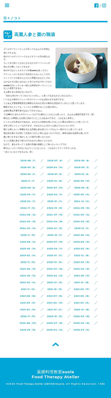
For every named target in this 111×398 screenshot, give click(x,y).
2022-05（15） (28, 275)
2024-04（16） (55, 221)
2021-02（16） (28, 309)
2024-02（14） (28, 228)
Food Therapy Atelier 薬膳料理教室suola (40, 384)
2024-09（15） (82, 208)
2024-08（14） (28, 214)
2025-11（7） (28, 181)
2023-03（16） (82, 248)
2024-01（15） (55, 228)
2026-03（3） (82, 167)
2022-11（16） (29, 262)
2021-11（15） (28, 289)
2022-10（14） (55, 262)
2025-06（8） (82, 187)
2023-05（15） (28, 248)
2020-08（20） (29, 323)
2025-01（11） (55, 201)
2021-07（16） (55, 296)
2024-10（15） (55, 208)
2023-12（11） (82, 228)
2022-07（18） (55, 269)
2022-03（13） (82, 275)
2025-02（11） (28, 201)
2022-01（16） (55, 282)
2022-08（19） (28, 269)
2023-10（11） (55, 235)
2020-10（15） (55, 316)
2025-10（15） (55, 181)
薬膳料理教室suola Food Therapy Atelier (55, 374)
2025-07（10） (55, 187)
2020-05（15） (28, 330)
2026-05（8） (29, 167)
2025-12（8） (82, 174)
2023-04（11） (55, 248)
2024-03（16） (82, 221)
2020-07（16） (55, 323)
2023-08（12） (28, 242)
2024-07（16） (55, 214)
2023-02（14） (28, 255)
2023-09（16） (82, 235)
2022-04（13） (55, 275)
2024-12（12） (82, 201)
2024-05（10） (28, 221)
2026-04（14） (55, 167)
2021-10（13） (55, 289)
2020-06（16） (82, 323)
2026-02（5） (29, 174)
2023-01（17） (55, 255)
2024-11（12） (28, 208)
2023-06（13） (82, 242)
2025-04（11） (55, 194)
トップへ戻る (55, 344)
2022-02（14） (28, 282)
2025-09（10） (82, 181)
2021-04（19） (55, 302)
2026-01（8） (55, 174)
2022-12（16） (82, 255)
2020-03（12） (82, 330)
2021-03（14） (82, 302)
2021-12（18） (82, 282)
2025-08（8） (29, 187)
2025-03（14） (82, 194)
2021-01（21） (55, 309)
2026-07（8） (55, 160)
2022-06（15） (82, 269)
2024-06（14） (82, 214)
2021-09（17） (82, 289)
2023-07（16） (55, 242)
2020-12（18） (82, 309)
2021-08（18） (28, 296)
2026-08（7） (28, 160)
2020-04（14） (55, 330)
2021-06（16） (82, 296)
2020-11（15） (29, 316)
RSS (102, 384)
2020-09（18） (82, 316)
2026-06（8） (82, 160)
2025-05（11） (28, 194)
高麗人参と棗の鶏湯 (34, 34)
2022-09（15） (82, 262)
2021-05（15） (28, 302)
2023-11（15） (29, 235)
